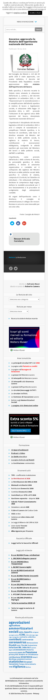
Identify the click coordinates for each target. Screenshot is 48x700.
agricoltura (14, 625)
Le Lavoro (25, 397)
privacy (12, 654)
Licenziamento (20, 649)
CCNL (22, 634)
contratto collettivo (27, 637)
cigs (10, 637)
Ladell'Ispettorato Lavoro (24, 387)
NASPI (20, 653)
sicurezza (26, 657)
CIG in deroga (30, 635)
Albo (22, 531)
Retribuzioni (22, 488)
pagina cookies (20, 13)
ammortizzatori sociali (21, 630)
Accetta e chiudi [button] (35, 13)
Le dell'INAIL (19, 393)
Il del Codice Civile (24, 510)
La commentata (22, 463)
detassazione (32, 643)
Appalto (28, 632)
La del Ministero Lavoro (23, 375)
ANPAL (21, 632)
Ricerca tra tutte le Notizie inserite (24, 318)
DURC (19, 645)
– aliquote (25, 498)
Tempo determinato (27, 664)
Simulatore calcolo (20, 507)
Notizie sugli (23, 401)
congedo (15, 637)
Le (24, 482)
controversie (27, 639)
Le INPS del (25, 363)
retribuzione (14, 657)
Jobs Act (26, 647)
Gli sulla (22, 382)
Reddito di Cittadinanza (28, 654)
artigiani (35, 632)
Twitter (16, 269)
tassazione (14, 664)
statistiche (16, 661)
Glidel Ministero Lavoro (24, 378)
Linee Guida (19, 527)
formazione (32, 645)
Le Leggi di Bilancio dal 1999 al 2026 (24, 522)
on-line (16, 514)
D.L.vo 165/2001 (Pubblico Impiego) (21, 599)
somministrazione (24, 659)
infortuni (13, 647)
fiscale (24, 645)
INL (20, 647)
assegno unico (14, 635)
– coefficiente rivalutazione (23, 475)
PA (24, 652)
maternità (13, 653)
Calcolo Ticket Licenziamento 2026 (23, 503)
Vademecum (22, 518)
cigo (36, 635)
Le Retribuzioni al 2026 (20, 478)
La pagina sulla (24, 366)
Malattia (30, 650)
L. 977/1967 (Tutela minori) (22, 594)
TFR (11, 667)
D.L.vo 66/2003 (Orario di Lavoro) (24, 588)
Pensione (31, 652)
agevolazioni (19, 622)
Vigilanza (19, 666)
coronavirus (17, 642)
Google (11, 269)
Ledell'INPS (23, 390)
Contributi (21, 492)
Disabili (12, 645)
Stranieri (27, 661)
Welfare (28, 667)
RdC (16, 654)
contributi (15, 639)
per (23, 495)
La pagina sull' (21, 370)
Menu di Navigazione (25, 22)
